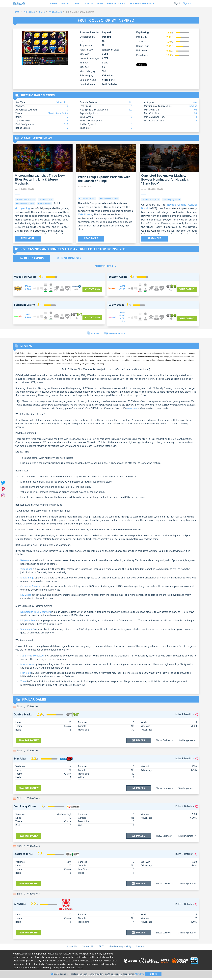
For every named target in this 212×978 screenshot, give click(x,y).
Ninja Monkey (27, 621)
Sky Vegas (25, 595)
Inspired (106, 32)
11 (131, 113)
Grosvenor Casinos (30, 586)
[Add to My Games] (196, 714)
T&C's (102, 947)
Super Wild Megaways (32, 656)
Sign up (187, 3)
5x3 (66, 124)
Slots (42, 12)
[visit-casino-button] (28, 288)
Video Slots (55, 12)
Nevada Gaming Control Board (169, 207)
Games (77, 3)
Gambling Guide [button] (115, 3)
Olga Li (31, 189)
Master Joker (27, 664)
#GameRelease (45, 199)
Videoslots (26, 569)
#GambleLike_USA (150, 199)
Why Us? (89, 3)
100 (130, 110)
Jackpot (193, 106)
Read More (27, 239)
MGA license (85, 215)
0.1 (195, 110)
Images (140, 741)
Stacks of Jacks (23, 854)
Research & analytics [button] (141, 3)
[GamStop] (194, 960)
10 (67, 106)
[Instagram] (3, 495)
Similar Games (116, 333)
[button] (65, 34)
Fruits (65, 113)
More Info (139, 974)
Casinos (53, 3)
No (130, 103)
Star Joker (20, 759)
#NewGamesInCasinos (25, 199)
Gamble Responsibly (120, 947)
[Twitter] (3, 483)
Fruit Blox (25, 673)
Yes (195, 103)
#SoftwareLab (44, 203)
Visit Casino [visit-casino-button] (92, 290)
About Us (72, 947)
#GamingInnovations (25, 203)
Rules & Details (183, 714)
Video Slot (62, 103)
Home (16, 12)
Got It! (153, 974)
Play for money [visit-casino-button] (29, 741)
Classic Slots (54, 113)
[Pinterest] (3, 489)
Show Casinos (163, 741)
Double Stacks (23, 714)
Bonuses (65, 3)
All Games (29, 12)
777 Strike (20, 904)
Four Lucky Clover (25, 806)
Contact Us (88, 947)
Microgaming (22, 208)
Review (95, 333)
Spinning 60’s (27, 629)
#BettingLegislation (171, 199)
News (100, 3)
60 (195, 113)
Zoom (23, 682)
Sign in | (178, 3)
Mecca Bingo (27, 578)
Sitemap (140, 947)
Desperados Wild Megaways (35, 612)
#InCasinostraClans (87, 198)
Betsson (24, 561)
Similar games (186, 741)
